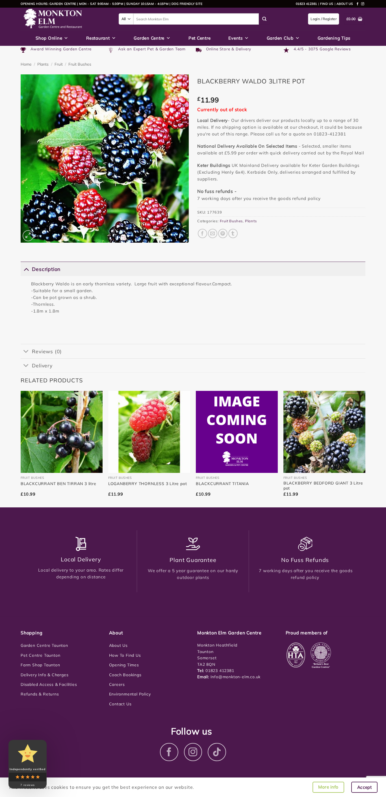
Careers (117, 684)
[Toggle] (26, 269)
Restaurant (98, 38)
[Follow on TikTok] (217, 752)
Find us (326, 4)
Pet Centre (199, 38)
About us (345, 4)
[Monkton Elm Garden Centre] (65, 19)
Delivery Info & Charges (44, 674)
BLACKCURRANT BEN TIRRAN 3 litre (58, 483)
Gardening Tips (334, 38)
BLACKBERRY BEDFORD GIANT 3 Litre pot (323, 486)
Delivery (42, 365)
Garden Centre (149, 38)
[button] (28, 235)
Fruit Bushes (79, 64)
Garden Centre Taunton (44, 645)
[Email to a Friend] (212, 233)
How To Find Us (125, 655)
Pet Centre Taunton (40, 655)
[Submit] (264, 19)
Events (235, 38)
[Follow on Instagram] (363, 4)
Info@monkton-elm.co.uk (236, 676)
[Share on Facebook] (202, 233)
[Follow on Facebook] (357, 4)
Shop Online (49, 38)
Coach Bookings (125, 674)
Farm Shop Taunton (40, 664)
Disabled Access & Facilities (49, 684)
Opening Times (124, 664)
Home (26, 64)
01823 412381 (306, 4)
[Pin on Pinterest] (222, 233)
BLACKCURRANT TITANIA (222, 483)
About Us (118, 645)
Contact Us (120, 703)
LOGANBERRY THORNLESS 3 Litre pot (147, 483)
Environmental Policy (130, 694)
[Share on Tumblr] (233, 233)
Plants (43, 64)
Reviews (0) (47, 351)
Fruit (59, 64)
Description (46, 269)
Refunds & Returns (40, 694)
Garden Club (280, 38)
